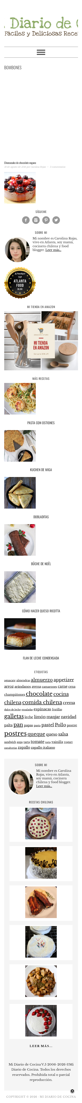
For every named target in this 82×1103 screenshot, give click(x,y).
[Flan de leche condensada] (41, 634)
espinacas (42, 709)
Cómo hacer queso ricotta (41, 610)
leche (29, 717)
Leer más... (41, 1046)
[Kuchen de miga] (41, 446)
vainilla (57, 742)
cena (71, 686)
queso (51, 734)
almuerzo (42, 680)
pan (18, 725)
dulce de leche (12, 709)
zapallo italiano (43, 748)
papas (28, 725)
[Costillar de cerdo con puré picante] (41, 917)
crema (69, 702)
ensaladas (27, 709)
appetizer (64, 679)
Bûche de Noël (41, 563)
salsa (63, 734)
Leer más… (53, 250)
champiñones (14, 694)
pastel (47, 724)
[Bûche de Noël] (41, 540)
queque (36, 734)
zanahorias (10, 747)
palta (8, 725)
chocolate (39, 693)
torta (48, 742)
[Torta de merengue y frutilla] (41, 1035)
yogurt (68, 742)
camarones (49, 686)
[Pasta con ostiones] (41, 399)
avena (36, 686)
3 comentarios (57, 166)
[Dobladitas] (41, 493)
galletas (14, 716)
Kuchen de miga (41, 469)
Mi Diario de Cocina (41, 21)
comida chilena (42, 702)
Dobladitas (41, 516)
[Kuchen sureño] (41, 838)
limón (40, 716)
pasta (37, 725)
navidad (68, 717)
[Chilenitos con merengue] (41, 956)
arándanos (23, 686)
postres (15, 733)
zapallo (24, 748)
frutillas (57, 709)
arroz (9, 686)
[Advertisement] (41, 116)
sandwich (10, 742)
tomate (37, 741)
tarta (27, 742)
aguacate (10, 680)
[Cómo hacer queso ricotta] (41, 587)
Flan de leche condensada (41, 657)
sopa (20, 742)
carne (62, 686)
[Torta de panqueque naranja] (41, 878)
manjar (53, 717)
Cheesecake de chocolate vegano (20, 163)
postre (72, 725)
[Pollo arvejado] (41, 996)
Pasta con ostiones (41, 422)
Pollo (60, 724)
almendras (23, 680)
